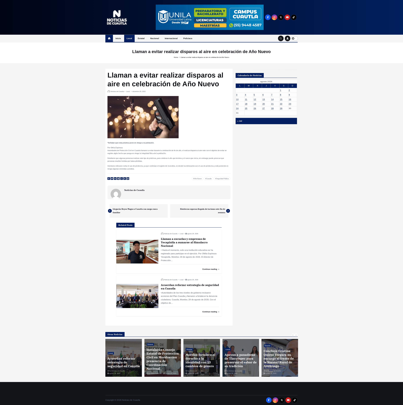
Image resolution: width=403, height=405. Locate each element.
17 (237, 104)
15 (281, 99)
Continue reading (210, 269)
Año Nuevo (198, 178)
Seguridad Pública (222, 178)
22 (281, 104)
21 (272, 104)
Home (176, 57)
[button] (293, 335)
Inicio (118, 38)
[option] (123, 358)
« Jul (239, 121)
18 (246, 104)
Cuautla (209, 178)
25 (246, 108)
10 (237, 99)
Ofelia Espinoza (117, 373)
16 (290, 99)
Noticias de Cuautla (117, 91)
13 (263, 99)
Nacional (154, 38)
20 (263, 104)
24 (237, 108)
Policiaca (187, 38)
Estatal (141, 38)
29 (281, 108)
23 (290, 104)
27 (263, 108)
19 (255, 104)
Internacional (171, 38)
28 (272, 108)
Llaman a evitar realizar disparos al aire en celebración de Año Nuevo (205, 57)
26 (255, 108)
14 (272, 99)
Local (129, 38)
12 (255, 99)
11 (246, 99)
